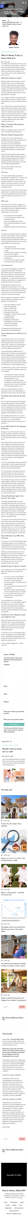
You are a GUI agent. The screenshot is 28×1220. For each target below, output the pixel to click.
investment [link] (9, 597)
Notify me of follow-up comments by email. (14, 712)
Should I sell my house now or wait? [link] (12, 750)
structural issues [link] (12, 292)
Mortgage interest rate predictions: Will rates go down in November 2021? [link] (13, 929)
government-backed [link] (15, 237)
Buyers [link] (8, 1205)
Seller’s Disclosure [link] (7, 91)
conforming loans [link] (9, 274)
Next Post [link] (5, 741)
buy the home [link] (17, 348)
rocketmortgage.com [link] (12, 643)
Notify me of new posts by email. (14, 719)
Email (6, 694)
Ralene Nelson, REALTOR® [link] (14, 9)
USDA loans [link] (4, 204)
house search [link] (15, 65)
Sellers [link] (14, 1205)
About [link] (6, 1202)
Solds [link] (20, 1205)
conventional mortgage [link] (9, 269)
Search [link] (22, 1202)
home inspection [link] (19, 341)
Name (6, 686)
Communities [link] (8, 1208)
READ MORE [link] (6, 1127)
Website (6, 702)
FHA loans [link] (4, 176)
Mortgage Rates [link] (14, 1210)
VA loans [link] (3, 234)
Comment (7, 664)
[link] (2, 6)
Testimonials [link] (14, 1202)
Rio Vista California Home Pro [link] (12, 1018)
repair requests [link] (11, 421)
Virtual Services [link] (18, 1208)
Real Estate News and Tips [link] (9, 51)
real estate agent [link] (12, 501)
